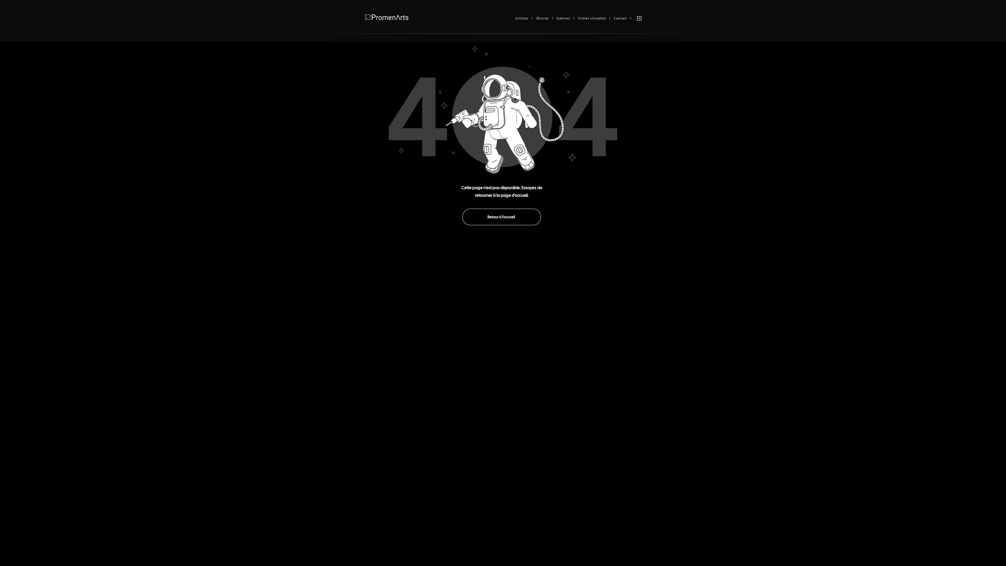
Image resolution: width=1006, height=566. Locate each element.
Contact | (622, 18)
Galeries (563, 18)
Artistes (521, 18)
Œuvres (542, 18)
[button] (639, 18)
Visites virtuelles (592, 18)
